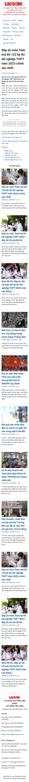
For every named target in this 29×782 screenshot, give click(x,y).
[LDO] (14, 177)
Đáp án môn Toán (8, 77)
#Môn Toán (9, 151)
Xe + (12, 39)
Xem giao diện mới (9, 43)
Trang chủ (6, 20)
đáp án (12, 247)
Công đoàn (6, 32)
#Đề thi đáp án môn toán (13, 160)
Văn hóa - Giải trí (18, 32)
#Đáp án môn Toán (11, 153)
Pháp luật (6, 28)
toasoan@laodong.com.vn (15, 734)
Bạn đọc (22, 28)
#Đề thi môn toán (11, 155)
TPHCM (4, 487)
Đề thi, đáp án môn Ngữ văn (11, 137)
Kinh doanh (15, 24)
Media (21, 20)
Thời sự (14, 28)
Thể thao (6, 24)
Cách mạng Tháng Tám (18, 343)
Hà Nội (4, 438)
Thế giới (5, 39)
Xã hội (14, 20)
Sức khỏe (17, 35)
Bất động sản (7, 35)
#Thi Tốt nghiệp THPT (12, 157)
